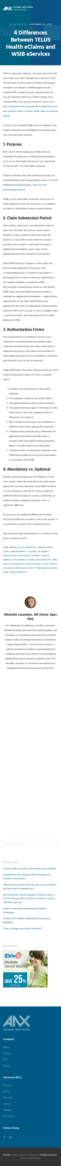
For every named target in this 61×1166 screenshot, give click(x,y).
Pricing (6, 1091)
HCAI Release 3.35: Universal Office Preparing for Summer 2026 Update (27, 877)
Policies (7, 1066)
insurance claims (24, 560)
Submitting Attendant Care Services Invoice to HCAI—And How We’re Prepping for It (30, 887)
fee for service (22, 555)
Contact (7, 1053)
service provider (13, 564)
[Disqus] (30, 724)
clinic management (14, 551)
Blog (5, 1059)
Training (7, 1110)
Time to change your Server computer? (22, 929)
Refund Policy (34, 1158)
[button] (56, 8)
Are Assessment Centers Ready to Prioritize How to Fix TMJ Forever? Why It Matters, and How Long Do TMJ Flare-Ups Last (29, 899)
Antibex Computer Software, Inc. (24, 1155)
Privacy (24, 1158)
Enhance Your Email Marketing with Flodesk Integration (24, 910)
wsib (6, 572)
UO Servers (8, 1116)
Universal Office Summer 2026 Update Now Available (29, 869)
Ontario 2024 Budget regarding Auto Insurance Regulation (26, 920)
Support (7, 1104)
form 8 (36, 555)
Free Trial (7, 1098)
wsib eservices (18, 572)
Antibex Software (18, 8)
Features (7, 1085)
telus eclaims (33, 564)
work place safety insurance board (35, 568)
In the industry (18, 24)
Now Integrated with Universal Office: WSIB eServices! (30, 107)
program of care (46, 560)
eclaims (32, 551)
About (6, 1047)
